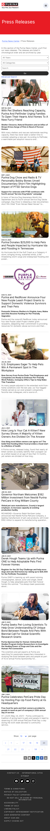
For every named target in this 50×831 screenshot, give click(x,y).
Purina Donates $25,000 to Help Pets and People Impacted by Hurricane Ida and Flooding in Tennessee (24, 245)
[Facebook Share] (41, 758)
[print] (45, 758)
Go (25, 73)
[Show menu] (46, 5)
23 (22, 749)
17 (24, 743)
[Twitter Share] (33, 758)
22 (15, 749)
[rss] (25, 758)
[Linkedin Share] (37, 758)
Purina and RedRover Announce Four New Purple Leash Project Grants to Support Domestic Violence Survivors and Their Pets (23, 302)
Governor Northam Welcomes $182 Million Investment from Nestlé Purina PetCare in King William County (24, 497)
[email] (29, 758)
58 (36, 749)
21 (8, 749)
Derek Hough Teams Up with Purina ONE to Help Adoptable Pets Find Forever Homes (22, 561)
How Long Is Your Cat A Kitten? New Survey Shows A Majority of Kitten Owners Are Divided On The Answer (23, 433)
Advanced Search (9, 77)
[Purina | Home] (10, 5)
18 (30, 743)
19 (37, 743)
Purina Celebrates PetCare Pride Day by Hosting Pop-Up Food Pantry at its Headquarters (23, 700)
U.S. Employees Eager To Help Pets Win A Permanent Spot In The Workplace (22, 367)
